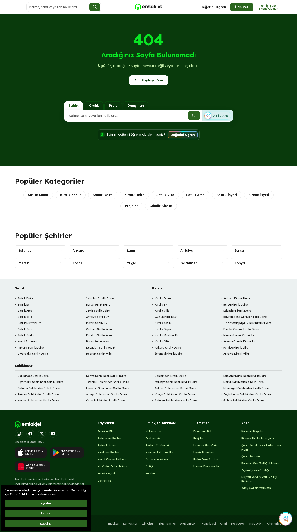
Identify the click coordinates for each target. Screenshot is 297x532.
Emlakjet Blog (106, 431)
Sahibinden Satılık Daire (33, 375)
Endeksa (113, 523)
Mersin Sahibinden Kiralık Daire (243, 382)
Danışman (136, 106)
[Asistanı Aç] (285, 519)
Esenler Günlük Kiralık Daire (241, 329)
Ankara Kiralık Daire (168, 347)
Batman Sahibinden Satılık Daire (39, 388)
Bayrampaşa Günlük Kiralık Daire (245, 316)
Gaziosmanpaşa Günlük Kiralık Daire (247, 323)
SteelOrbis (256, 523)
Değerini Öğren (213, 7)
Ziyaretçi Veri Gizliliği (255, 470)
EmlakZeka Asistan (205, 459)
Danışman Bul (202, 431)
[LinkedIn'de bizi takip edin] (53, 434)
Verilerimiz (104, 480)
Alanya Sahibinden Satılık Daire (106, 394)
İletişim (150, 466)
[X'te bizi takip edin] (42, 434)
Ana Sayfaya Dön (148, 80)
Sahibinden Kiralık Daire (170, 375)
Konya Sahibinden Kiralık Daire (175, 394)
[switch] (217, 116)
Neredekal (238, 523)
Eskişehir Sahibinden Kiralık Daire (244, 375)
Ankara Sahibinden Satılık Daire (38, 394)
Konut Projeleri (27, 341)
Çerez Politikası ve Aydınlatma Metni (261, 447)
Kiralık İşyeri (259, 195)
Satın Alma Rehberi (110, 438)
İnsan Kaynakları (157, 459)
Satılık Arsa (195, 195)
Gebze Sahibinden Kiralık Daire (243, 400)
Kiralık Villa (162, 310)
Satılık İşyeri (227, 195)
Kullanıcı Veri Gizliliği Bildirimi (260, 463)
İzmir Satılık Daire (98, 310)
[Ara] (94, 7)
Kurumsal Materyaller (159, 452)
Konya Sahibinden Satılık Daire (106, 375)
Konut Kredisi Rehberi (112, 459)
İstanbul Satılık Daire (100, 298)
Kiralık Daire (134, 195)
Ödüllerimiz (153, 438)
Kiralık (94, 106)
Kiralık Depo (163, 329)
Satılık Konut (38, 195)
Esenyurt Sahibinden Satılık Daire (107, 388)
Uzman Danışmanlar (206, 466)
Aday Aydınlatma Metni (256, 488)
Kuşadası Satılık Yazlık (100, 347)
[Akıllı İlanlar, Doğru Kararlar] (148, 7)
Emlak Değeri (106, 473)
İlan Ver (241, 7)
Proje (113, 106)
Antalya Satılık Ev (97, 316)
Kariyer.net (130, 523)
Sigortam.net (167, 523)
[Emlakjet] (28, 424)
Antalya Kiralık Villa (236, 353)
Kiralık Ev (161, 304)
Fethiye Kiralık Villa (235, 347)
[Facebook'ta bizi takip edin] (30, 434)
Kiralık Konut (70, 195)
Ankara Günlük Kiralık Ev (239, 341)
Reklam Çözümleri (157, 445)
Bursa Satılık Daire (98, 304)
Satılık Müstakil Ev (29, 323)
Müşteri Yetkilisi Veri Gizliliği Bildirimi (259, 479)
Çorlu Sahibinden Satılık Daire (105, 400)
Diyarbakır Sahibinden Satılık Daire (40, 382)
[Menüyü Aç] (20, 7)
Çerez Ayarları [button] (250, 456)
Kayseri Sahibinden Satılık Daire (38, 400)
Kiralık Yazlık (163, 323)
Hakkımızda (153, 431)
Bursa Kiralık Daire (235, 304)
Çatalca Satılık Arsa (99, 329)
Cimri (223, 523)
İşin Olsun (148, 523)
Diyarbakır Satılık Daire (33, 353)
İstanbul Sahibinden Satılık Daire (107, 382)
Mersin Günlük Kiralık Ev (238, 335)
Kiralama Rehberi (109, 452)
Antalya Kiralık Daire (236, 298)
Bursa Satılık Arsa (97, 341)
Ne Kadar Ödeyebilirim (112, 466)
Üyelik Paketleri (203, 452)
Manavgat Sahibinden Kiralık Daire (246, 388)
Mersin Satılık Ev (96, 323)
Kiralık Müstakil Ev (166, 335)
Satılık (74, 106)
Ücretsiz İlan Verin (205, 445)
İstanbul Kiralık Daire (168, 353)
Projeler (131, 206)
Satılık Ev (23, 304)
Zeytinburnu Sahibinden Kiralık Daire (247, 394)
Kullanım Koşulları (252, 431)
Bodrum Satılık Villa (99, 353)
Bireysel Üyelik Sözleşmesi (258, 438)
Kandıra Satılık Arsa (99, 335)
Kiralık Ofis (162, 341)
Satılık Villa (165, 195)
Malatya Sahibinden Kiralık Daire (176, 382)
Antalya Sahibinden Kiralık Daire (176, 400)
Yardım (150, 473)
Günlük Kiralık (160, 206)
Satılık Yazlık (26, 335)
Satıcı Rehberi (107, 445)
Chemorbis (274, 523)
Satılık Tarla (25, 329)
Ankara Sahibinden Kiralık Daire (175, 388)
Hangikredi (209, 523)
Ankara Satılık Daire (31, 347)
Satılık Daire (103, 195)
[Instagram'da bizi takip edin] (19, 434)
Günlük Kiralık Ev (166, 316)
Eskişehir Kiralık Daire (237, 310)
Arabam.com (188, 523)
